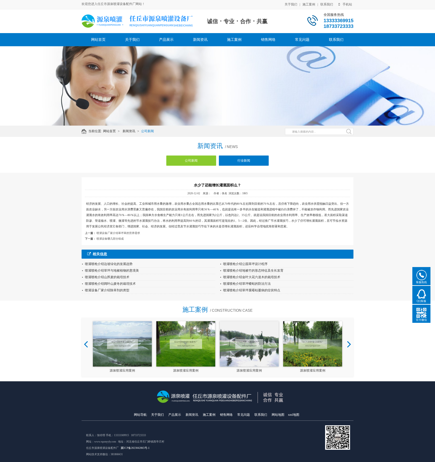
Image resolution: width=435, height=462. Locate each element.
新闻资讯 (200, 39)
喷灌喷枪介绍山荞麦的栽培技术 (107, 277)
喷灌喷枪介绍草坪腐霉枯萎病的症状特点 (251, 290)
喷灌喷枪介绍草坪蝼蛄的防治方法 (247, 283)
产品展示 (166, 39)
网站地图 (278, 414)
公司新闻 (147, 131)
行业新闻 (243, 160)
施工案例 (308, 4)
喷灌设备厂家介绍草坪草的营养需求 (118, 233)
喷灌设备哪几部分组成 (110, 238)
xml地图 (293, 414)
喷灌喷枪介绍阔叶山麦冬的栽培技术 (110, 283)
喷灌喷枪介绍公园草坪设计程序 (245, 264)
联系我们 (326, 4)
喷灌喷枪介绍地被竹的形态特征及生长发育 (253, 270)
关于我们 (291, 4)
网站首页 (98, 39)
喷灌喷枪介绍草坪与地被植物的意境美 (112, 270)
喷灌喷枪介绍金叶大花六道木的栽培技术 (251, 277)
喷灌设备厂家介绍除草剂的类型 (107, 290)
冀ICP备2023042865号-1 (135, 448)
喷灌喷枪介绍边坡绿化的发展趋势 (109, 264)
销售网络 (268, 39)
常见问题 (302, 39)
